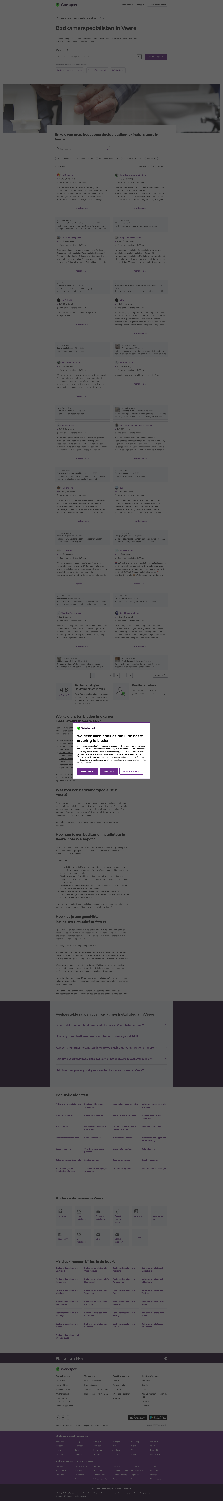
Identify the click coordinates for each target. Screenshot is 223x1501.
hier (142, 757)
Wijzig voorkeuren (131, 771)
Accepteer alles (87, 771)
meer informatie (120, 760)
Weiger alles (108, 771)
